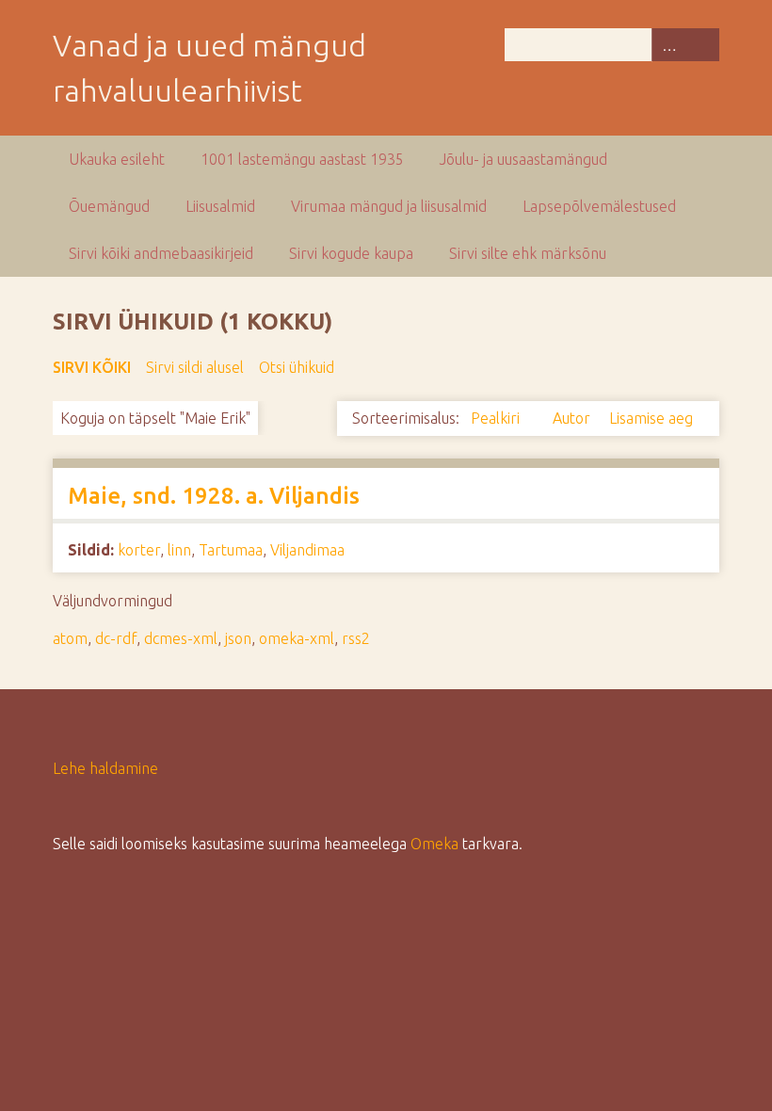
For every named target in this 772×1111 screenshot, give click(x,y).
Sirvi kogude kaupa (351, 253)
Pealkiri (497, 418)
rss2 (356, 638)
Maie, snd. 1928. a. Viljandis (214, 495)
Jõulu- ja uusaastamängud (523, 159)
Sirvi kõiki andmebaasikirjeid (161, 253)
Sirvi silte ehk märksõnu (527, 253)
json (238, 638)
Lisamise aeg (651, 418)
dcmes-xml (180, 638)
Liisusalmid (220, 206)
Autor (573, 418)
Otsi (702, 44)
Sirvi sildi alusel (195, 367)
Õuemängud (109, 206)
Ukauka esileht (117, 159)
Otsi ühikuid (296, 367)
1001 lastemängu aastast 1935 (302, 159)
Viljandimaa (307, 549)
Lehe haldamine (105, 768)
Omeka (434, 843)
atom (70, 638)
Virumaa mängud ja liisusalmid (389, 206)
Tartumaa (231, 549)
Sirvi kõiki (92, 367)
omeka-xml (296, 638)
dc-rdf (116, 638)
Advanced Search (668, 44)
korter (139, 549)
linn (179, 549)
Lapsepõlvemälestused (599, 206)
